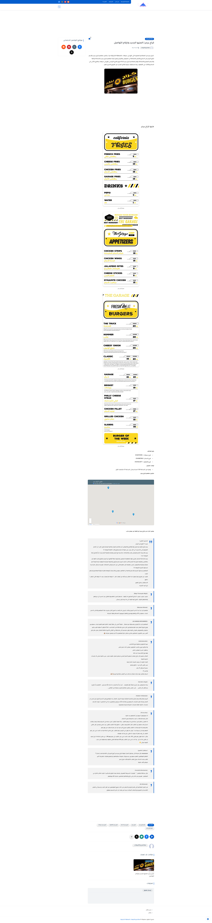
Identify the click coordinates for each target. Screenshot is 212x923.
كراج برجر (134, 825)
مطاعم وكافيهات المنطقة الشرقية (130, 919)
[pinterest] (65, 2)
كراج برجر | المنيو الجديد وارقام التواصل (144, 875)
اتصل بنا (105, 1)
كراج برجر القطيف (113, 825)
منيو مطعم (148, 909)
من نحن (117, 1)
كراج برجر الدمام (124, 825)
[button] (147, 837)
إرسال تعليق (147, 890)
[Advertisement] (106, 24)
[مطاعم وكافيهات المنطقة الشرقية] (143, 5)
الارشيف (111, 1)
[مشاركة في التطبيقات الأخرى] (132, 837)
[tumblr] (62, 2)
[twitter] (72, 52)
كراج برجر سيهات (102, 825)
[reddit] (68, 2)
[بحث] (59, 6)
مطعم (149, 912)
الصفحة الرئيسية (125, 1)
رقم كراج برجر (149, 38)
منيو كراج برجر (149, 828)
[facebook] (59, 2)
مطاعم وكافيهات (145, 47)
